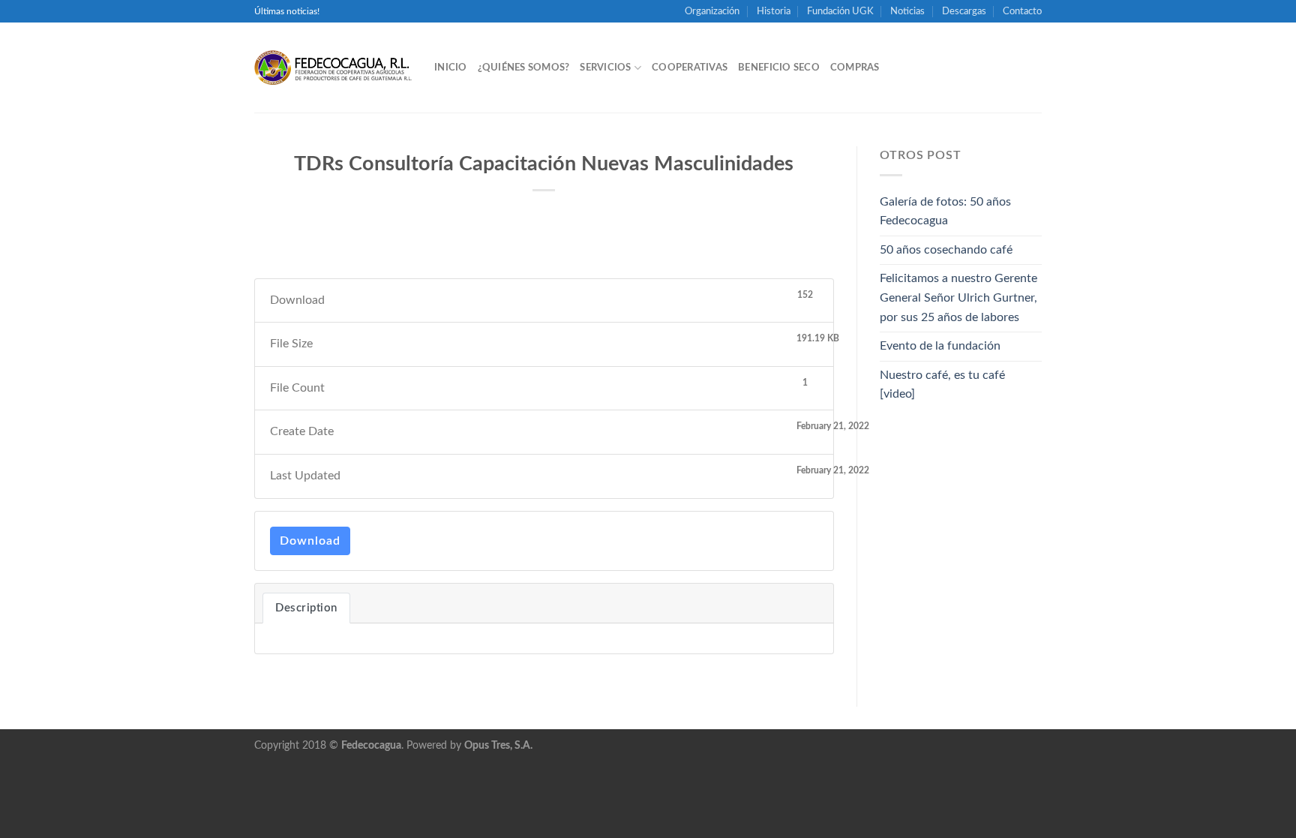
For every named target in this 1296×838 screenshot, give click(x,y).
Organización (712, 11)
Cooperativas (690, 67)
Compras (855, 67)
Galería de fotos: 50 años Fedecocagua (945, 211)
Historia (773, 11)
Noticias (907, 11)
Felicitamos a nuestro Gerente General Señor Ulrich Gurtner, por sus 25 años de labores (958, 297)
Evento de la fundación (940, 346)
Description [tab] (306, 608)
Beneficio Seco (779, 67)
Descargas (964, 11)
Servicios (605, 67)
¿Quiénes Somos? (524, 67)
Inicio (450, 67)
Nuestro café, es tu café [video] (942, 385)
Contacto (1022, 11)
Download (310, 541)
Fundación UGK (840, 11)
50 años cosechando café (946, 250)
